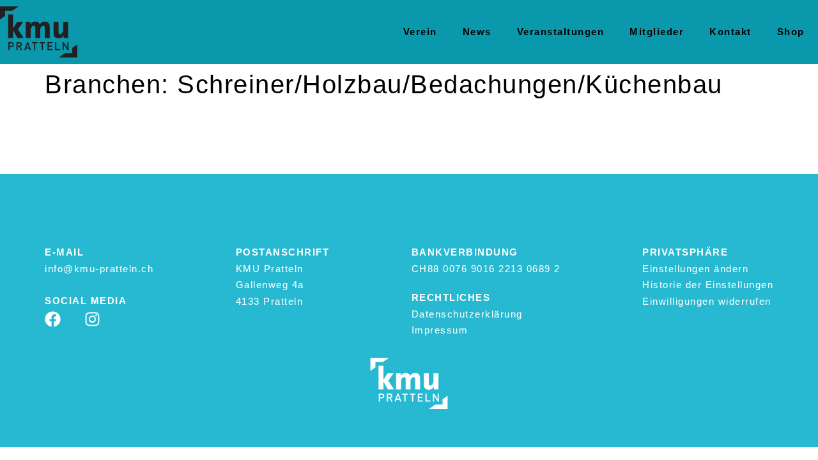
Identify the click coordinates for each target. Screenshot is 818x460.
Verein (420, 31)
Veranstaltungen (561, 31)
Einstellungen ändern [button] (695, 268)
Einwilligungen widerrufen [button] (706, 301)
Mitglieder (656, 31)
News (477, 31)
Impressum (440, 330)
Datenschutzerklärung (467, 314)
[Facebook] (53, 319)
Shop (791, 31)
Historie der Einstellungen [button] (707, 284)
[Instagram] (92, 319)
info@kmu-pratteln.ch (99, 268)
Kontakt (730, 31)
